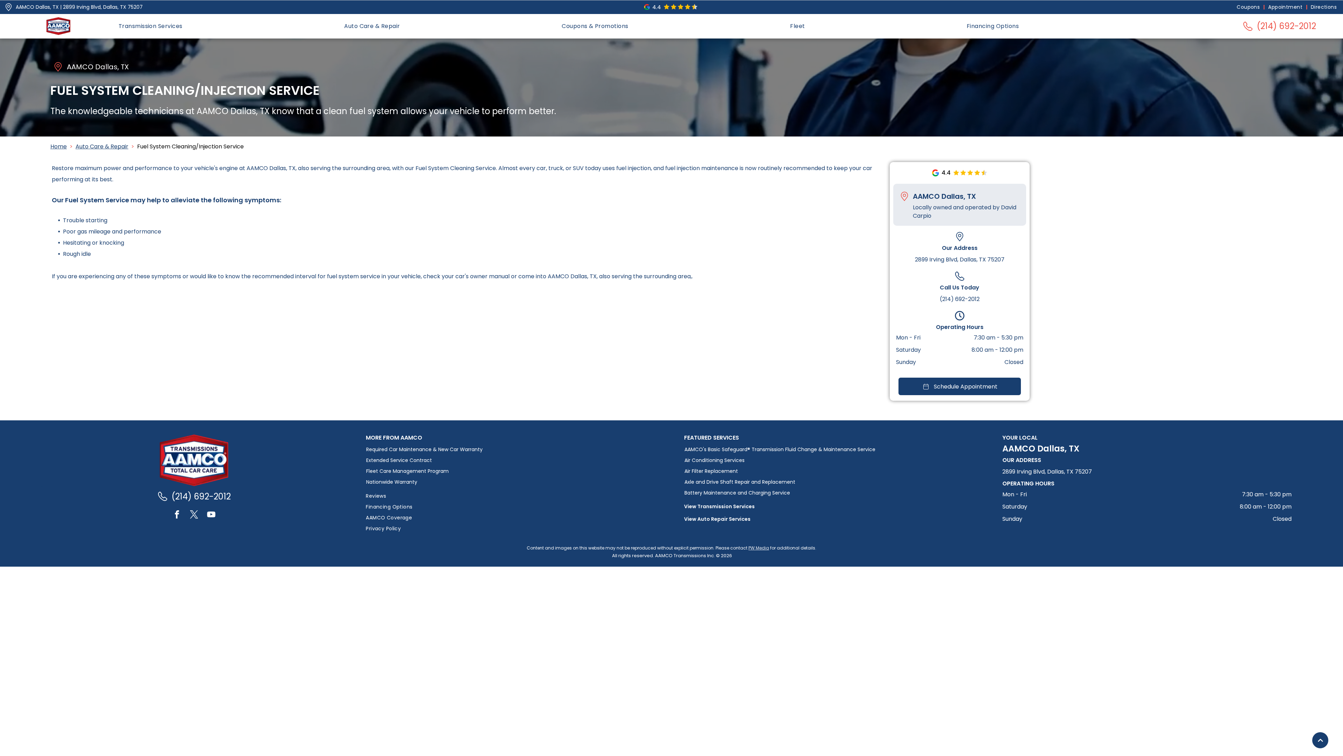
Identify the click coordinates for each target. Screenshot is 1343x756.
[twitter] (194, 515)
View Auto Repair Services (717, 519)
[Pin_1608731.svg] (8, 7)
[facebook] (177, 515)
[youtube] (211, 515)
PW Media (758, 548)
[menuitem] (1249, 7)
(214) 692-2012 (960, 299)
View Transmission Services (719, 506)
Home (58, 146)
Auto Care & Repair (102, 146)
